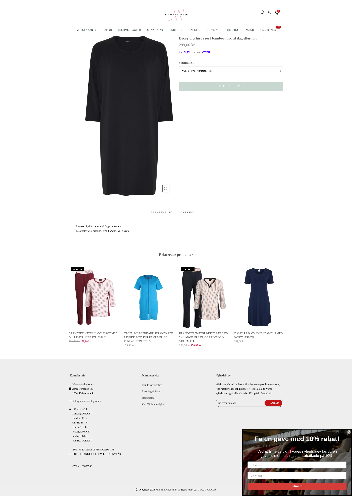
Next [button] (283, 304)
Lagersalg (268, 30)
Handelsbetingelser (152, 385)
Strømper (213, 30)
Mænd (250, 30)
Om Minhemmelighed (153, 404)
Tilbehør (233, 30)
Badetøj (194, 30)
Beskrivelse (161, 212)
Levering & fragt (151, 391)
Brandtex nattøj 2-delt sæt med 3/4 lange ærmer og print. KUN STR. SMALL (203, 337)
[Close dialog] (349, 432)
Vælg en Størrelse (197, 71)
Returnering (148, 397)
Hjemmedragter (129, 30)
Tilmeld (297, 486)
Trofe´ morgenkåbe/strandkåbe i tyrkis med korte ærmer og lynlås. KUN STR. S (148, 337)
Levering (187, 212)
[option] (93, 305)
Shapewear (155, 30)
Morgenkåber (86, 30)
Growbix (211, 489)
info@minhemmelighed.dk (87, 401)
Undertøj (175, 30)
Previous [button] (69, 304)
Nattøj (107, 30)
